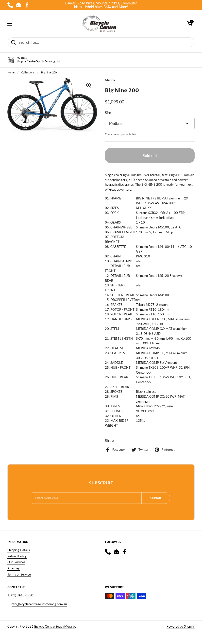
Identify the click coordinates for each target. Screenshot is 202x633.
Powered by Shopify (181, 626)
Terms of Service (19, 574)
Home (11, 72)
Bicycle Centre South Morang (54, 626)
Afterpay (13, 568)
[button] (33, 59)
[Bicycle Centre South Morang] (100, 23)
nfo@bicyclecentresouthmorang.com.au (39, 604)
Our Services (16, 562)
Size (108, 113)
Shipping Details (18, 550)
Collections (27, 72)
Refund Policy (17, 556)
